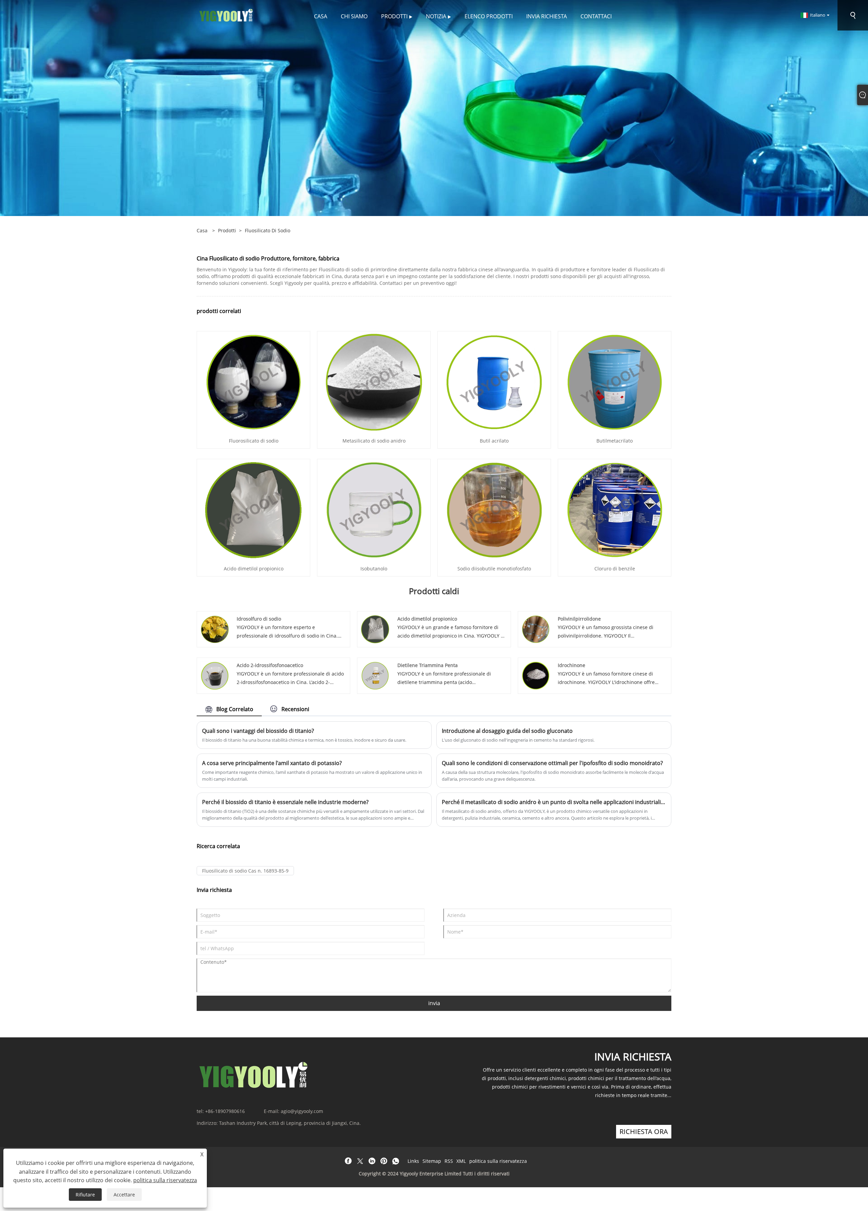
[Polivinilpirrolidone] (536, 628)
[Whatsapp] (395, 1161)
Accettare (124, 1194)
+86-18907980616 (225, 1111)
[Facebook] (348, 1161)
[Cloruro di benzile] (615, 509)
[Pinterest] (383, 1161)
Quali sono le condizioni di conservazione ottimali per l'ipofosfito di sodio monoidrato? (552, 763)
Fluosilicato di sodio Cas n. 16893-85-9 (245, 870)
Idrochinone (571, 665)
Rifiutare (85, 1194)
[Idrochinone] (536, 675)
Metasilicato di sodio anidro (374, 440)
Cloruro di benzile (614, 568)
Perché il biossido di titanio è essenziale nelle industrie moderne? (285, 802)
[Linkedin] (372, 1161)
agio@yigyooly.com (302, 1111)
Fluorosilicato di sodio (253, 440)
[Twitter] (360, 1161)
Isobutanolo (373, 568)
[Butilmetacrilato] (615, 381)
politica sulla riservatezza (498, 1161)
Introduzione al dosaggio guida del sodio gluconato (507, 731)
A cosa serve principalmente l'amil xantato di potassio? (272, 763)
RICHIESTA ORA (643, 1131)
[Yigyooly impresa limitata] (226, 15)
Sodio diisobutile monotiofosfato (494, 568)
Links (413, 1161)
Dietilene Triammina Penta (427, 665)
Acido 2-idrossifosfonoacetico (270, 665)
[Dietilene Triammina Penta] (375, 675)
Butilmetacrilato (614, 440)
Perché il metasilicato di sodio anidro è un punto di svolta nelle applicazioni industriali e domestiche (554, 802)
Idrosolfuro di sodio (259, 619)
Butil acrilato (494, 440)
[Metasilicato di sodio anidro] (374, 381)
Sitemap (431, 1161)
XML (461, 1161)
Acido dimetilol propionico (253, 568)
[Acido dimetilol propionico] (253, 509)
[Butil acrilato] (494, 381)
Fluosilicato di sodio (267, 230)
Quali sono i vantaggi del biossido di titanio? (258, 731)
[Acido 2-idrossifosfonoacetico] (215, 675)
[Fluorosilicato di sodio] (253, 381)
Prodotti (227, 230)
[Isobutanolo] (374, 509)
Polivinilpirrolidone (579, 619)
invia (434, 1003)
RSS (449, 1161)
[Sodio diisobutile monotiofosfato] (494, 509)
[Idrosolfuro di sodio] (215, 628)
